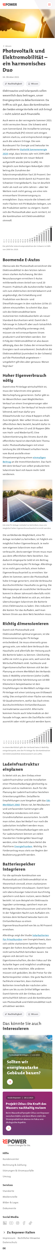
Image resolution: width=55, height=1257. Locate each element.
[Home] (27, 1143)
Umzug (7, 1176)
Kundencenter (11, 1159)
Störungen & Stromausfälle (18, 1170)
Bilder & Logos (10, 1202)
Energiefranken (23, 846)
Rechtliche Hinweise (29, 1238)
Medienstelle (10, 1196)
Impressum (9, 1238)
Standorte (8, 1191)
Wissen (8, 46)
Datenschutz (10, 1242)
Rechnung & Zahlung (14, 1164)
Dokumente (9, 1208)
